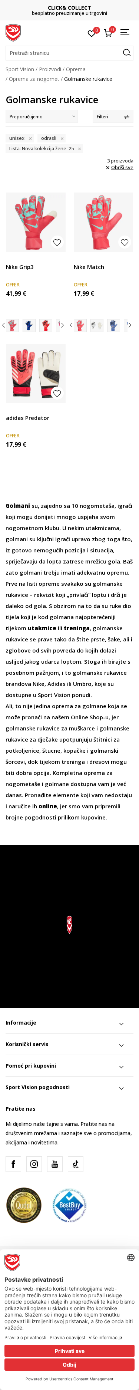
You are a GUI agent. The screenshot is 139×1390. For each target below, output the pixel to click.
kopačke (75, 750)
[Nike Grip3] (36, 222)
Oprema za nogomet (34, 78)
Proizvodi (50, 69)
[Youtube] (54, 1164)
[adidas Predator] (36, 374)
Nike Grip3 (20, 266)
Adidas (57, 683)
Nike (38, 683)
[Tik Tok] (75, 1164)
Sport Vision (20, 69)
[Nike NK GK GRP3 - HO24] (46, 325)
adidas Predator (27, 417)
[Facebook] (13, 1164)
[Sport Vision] (13, 32)
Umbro (82, 683)
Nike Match (89, 266)
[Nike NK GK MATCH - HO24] (97, 325)
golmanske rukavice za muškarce (50, 728)
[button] (69, 53)
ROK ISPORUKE (81, 7)
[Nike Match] (103, 222)
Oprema (76, 69)
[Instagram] (34, 1164)
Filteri (102, 117)
